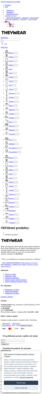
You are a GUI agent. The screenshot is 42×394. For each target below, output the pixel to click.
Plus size (11, 126)
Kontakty (8, 5)
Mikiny (11, 65)
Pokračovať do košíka (13, 2)
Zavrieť (3, 2)
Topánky (11, 118)
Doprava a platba (10, 274)
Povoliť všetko (21, 383)
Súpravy (11, 101)
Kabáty (11, 57)
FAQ (6, 7)
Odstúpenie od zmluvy (12, 293)
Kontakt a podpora (7, 297)
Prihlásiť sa (5, 344)
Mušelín (11, 130)
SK (8, 22)
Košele (11, 77)
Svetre (10, 61)
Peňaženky (12, 211)
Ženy (6, 37)
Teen (10, 140)
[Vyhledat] (2, 42)
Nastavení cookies (26, 325)
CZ (12, 24)
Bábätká (11, 144)
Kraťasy (11, 198)
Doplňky (11, 114)
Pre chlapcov (13, 148)
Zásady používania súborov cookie (16, 281)
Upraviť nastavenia (26, 377)
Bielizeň (11, 110)
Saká (10, 69)
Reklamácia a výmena (12, 289)
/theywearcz (6, 323)
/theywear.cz (16, 323)
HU (12, 26)
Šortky (10, 105)
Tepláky (11, 97)
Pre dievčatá (12, 152)
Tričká (10, 81)
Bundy (11, 53)
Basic (10, 122)
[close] (1, 45)
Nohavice (11, 93)
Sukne (10, 89)
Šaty (10, 85)
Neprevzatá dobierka (11, 291)
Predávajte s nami (10, 276)
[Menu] (9, 44)
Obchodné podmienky (12, 278)
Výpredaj (11, 134)
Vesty (10, 73)
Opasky (11, 214)
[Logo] (14, 36)
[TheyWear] (12, 243)
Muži (3, 37)
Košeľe (11, 182)
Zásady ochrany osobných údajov (16, 280)
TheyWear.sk (6, 325)
